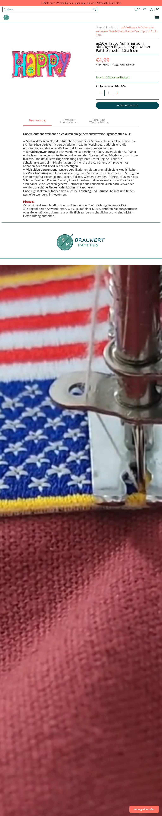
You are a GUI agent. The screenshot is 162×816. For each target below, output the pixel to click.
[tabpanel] (81, 172)
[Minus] (100, 93)
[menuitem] (140, 9)
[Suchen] (94, 9)
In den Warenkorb (127, 105)
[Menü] (157, 17)
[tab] (37, 121)
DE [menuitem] (157, 9)
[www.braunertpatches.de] (6, 17)
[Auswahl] (117, 93)
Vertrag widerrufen (144, 809)
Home (99, 27)
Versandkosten (127, 64)
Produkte (111, 27)
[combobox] (47, 9)
